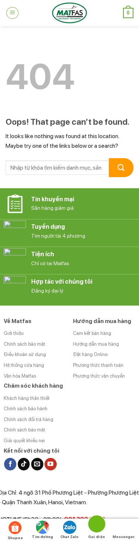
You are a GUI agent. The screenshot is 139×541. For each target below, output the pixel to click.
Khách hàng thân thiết (27, 398)
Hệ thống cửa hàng (24, 365)
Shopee (15, 537)
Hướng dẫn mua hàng (96, 344)
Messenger (124, 536)
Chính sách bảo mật (24, 344)
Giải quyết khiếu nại (24, 440)
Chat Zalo (69, 536)
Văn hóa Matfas (20, 376)
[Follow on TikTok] (24, 464)
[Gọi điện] (96, 525)
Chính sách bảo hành (25, 408)
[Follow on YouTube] (50, 464)
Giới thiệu (14, 333)
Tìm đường (42, 536)
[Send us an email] (37, 464)
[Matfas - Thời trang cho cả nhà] (69, 13)
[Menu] (12, 13)
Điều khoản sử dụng (25, 354)
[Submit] (121, 167)
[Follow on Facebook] (10, 464)
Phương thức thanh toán (98, 365)
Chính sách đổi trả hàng (28, 419)
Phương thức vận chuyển (99, 376)
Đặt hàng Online (90, 354)
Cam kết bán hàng (92, 333)
